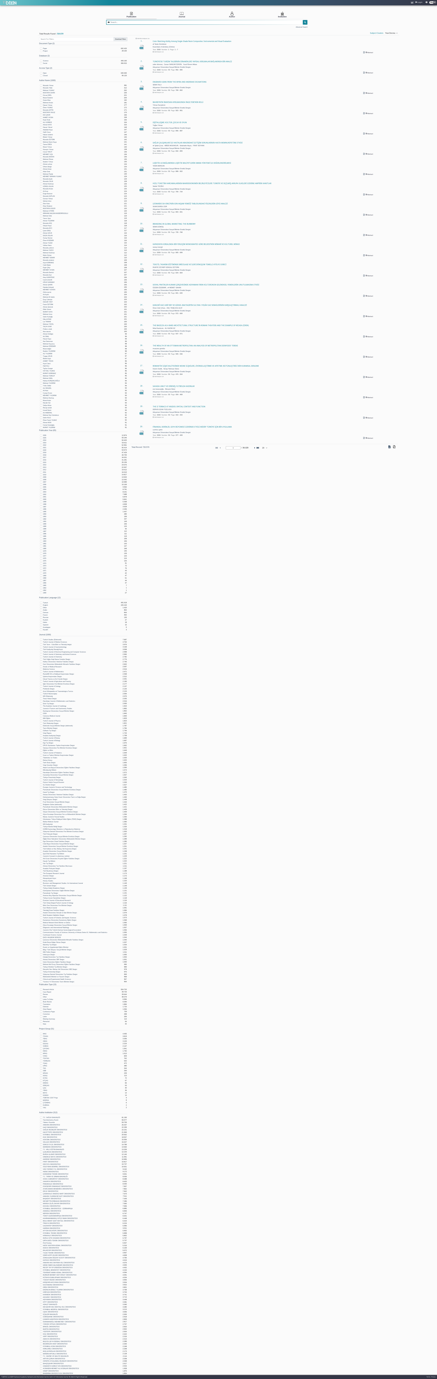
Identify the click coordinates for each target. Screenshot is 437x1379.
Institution (282, 17)
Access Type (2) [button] (45, 68)
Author (232, 17)
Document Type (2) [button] (47, 43)
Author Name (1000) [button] (47, 80)
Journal (181, 17)
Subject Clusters (376, 33)
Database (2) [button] (44, 56)
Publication (131, 17)
